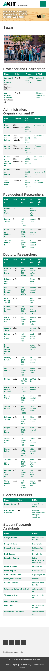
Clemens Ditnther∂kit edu (40, 95)
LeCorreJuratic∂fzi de (33, 347)
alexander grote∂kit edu (33, 320)
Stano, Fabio (7, 450)
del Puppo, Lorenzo (7, 291)
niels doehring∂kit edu (33, 211)
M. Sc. (15, 298)
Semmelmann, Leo (7, 242)
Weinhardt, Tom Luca (7, 473)
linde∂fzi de (37, 579)
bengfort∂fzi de (38, 544)
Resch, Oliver (7, 397)
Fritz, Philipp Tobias (7, 300)
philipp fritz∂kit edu (32, 300)
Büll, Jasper (9, 554)
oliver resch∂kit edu (33, 398)
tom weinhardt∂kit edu (33, 473)
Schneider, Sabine (7, 138)
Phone (28, 74)
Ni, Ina (7, 379)
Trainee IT (17, 180)
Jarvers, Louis (7, 329)
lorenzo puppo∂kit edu (33, 290)
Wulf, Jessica (7, 483)
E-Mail (39, 74)
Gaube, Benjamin (7, 309)
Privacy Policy (25, 665)
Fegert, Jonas (7, 220)
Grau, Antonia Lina (12, 575)
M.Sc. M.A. (15, 269)
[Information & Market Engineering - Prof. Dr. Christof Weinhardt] (41, 15)
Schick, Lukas (7, 407)
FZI (39, 219)
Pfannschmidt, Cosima (7, 389)
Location (40, 201)
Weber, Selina (7, 147)
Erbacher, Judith (11, 558)
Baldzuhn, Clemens (12, 548)
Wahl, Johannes (11, 601)
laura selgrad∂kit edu (33, 430)
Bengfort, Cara (10, 544)
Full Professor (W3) (8, 83)
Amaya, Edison (11, 537)
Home (7, 665)
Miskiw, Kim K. (7, 359)
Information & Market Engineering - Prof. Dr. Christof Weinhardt (24, 5)
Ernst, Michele (10, 566)
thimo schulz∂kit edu (33, 419)
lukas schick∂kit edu (33, 408)
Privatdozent (8, 97)
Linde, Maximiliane (12, 579)
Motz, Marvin (7, 369)
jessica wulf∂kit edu (33, 483)
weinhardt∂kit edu (40, 79)
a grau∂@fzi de (38, 575)
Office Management (18, 127)
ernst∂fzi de (37, 566)
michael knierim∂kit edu (33, 232)
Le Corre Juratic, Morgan (7, 349)
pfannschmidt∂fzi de (33, 389)
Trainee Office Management (18, 160)
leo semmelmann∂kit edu (33, 243)
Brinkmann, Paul (7, 281)
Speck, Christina (7, 440)
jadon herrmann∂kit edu (39, 172)
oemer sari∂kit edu (38, 181)
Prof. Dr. (18, 78)
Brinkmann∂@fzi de (33, 281)
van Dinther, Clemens (8, 95)
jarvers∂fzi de (33, 329)
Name (6, 74)
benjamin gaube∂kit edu (33, 310)
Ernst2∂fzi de (37, 570)
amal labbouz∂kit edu (33, 336)
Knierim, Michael (7, 233)
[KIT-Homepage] (9, 3)
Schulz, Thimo (7, 418)
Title (17, 74)
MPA (14, 328)
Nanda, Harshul (11, 583)
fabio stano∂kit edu (33, 451)
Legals (14, 665)
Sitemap (22, 668)
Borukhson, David (7, 270)
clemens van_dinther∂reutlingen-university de (38, 513)
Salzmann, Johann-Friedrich (16, 589)
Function (17, 118)
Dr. (14, 208)
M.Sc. (15, 279)
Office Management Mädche (18, 138)
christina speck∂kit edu (33, 441)
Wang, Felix (9, 605)
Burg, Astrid (7, 126)
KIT (39, 230)
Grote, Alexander (7, 319)
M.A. (14, 387)
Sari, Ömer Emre (6, 182)
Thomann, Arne (11, 595)
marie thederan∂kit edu (33, 463)
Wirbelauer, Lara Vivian (14, 612)
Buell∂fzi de (37, 554)
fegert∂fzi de (33, 220)
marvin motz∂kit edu (33, 370)
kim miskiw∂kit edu (33, 360)
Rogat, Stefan (10, 504)
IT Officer (16, 170)
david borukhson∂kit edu (33, 271)
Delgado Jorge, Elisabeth (7, 161)
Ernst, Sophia (10, 570)
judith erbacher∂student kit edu (38, 560)
